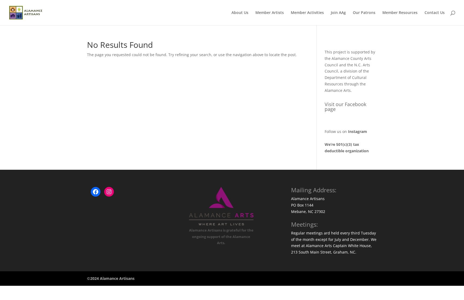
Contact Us (435, 13)
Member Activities (307, 13)
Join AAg (338, 13)
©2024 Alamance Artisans (111, 278)
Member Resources (400, 13)
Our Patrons (364, 13)
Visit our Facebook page (345, 106)
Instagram (357, 131)
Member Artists (269, 13)
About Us (239, 13)
